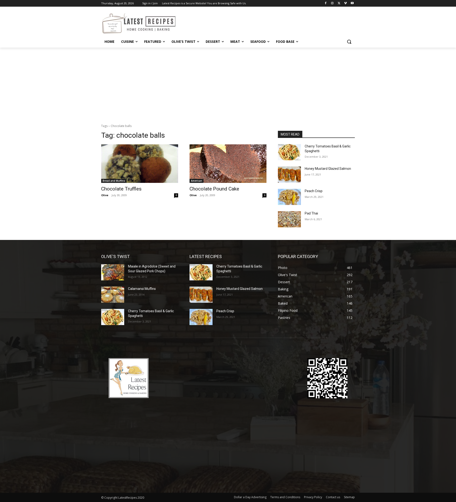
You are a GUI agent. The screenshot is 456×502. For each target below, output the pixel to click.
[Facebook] (325, 3)
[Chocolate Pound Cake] (228, 163)
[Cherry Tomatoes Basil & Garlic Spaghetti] (289, 152)
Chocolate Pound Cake (214, 189)
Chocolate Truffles (121, 189)
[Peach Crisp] (289, 197)
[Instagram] (332, 3)
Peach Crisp (314, 191)
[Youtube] (352, 3)
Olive (104, 195)
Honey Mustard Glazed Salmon (328, 169)
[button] (349, 41)
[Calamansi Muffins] (112, 295)
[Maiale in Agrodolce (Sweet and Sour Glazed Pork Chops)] (112, 272)
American (196, 180)
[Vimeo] (345, 3)
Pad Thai (311, 213)
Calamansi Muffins (142, 289)
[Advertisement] (228, 83)
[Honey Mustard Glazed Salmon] (289, 174)
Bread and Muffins (114, 180)
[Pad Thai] (289, 219)
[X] (339, 3)
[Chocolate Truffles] (139, 163)
